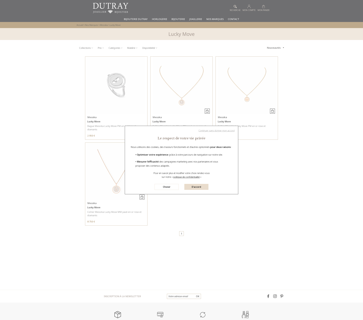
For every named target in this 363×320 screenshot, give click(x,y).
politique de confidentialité (186, 177)
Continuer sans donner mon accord (217, 130)
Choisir (166, 186)
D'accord (196, 186)
